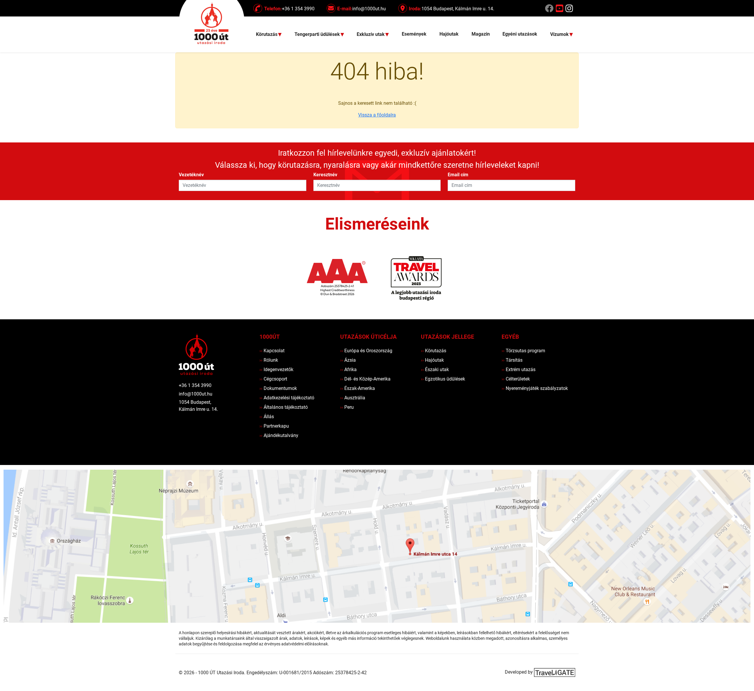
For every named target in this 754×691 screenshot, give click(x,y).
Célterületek (516, 379)
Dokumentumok (278, 388)
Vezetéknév (191, 174)
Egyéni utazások (519, 34)
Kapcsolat (272, 350)
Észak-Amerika (357, 388)
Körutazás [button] (267, 34)
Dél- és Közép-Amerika (365, 379)
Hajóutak (449, 34)
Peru (347, 407)
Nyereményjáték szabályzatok (535, 388)
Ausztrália (352, 398)
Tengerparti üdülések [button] (318, 34)
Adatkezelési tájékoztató (286, 398)
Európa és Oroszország (366, 350)
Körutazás (433, 350)
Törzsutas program (523, 350)
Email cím (458, 174)
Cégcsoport (273, 379)
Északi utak (435, 369)
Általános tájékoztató (283, 407)
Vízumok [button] (560, 34)
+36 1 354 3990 (195, 385)
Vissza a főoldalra (377, 115)
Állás (266, 416)
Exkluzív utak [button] (371, 34)
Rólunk (268, 360)
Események (414, 34)
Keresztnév (325, 174)
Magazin (481, 34)
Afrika (348, 369)
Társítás (512, 360)
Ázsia (348, 360)
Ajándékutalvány (278, 435)
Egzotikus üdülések (443, 379)
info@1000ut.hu (195, 394)
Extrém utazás (518, 369)
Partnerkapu (274, 426)
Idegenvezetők (276, 369)
